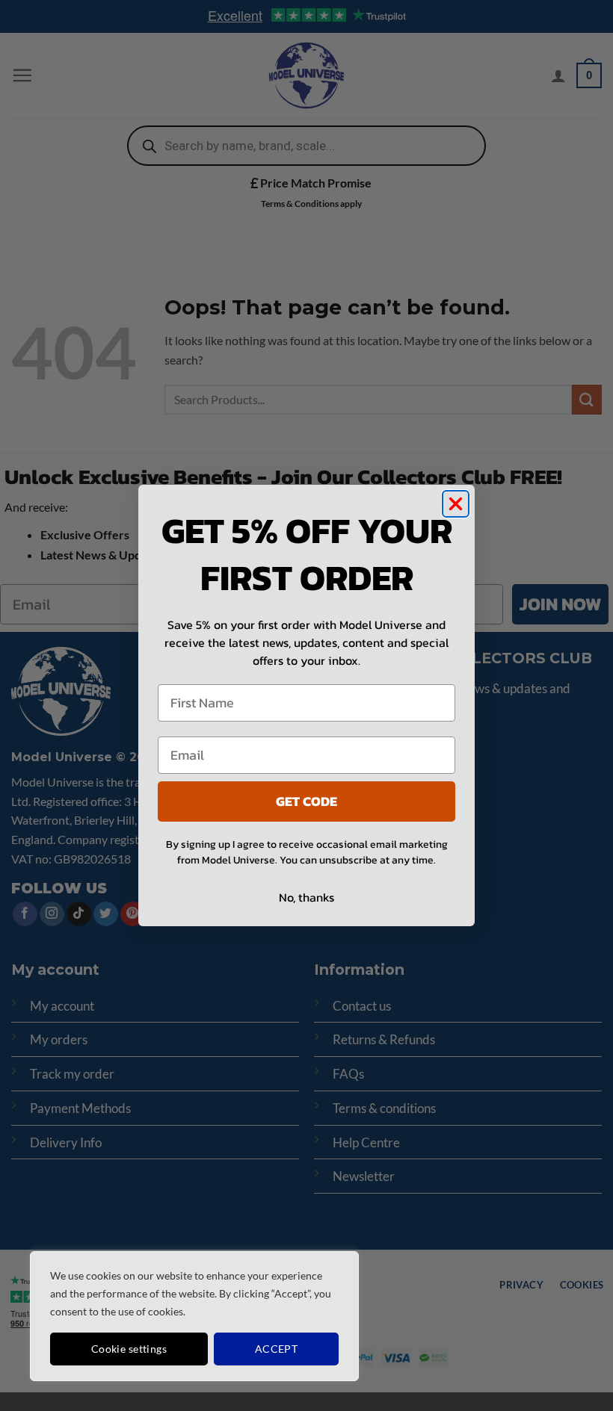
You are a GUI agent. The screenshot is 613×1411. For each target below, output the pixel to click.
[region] (194, 1316)
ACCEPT (276, 1348)
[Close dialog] (456, 504)
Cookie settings (129, 1348)
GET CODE (306, 801)
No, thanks (306, 897)
